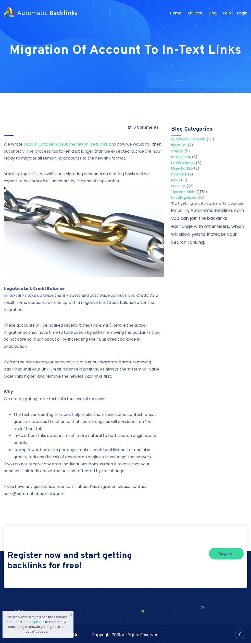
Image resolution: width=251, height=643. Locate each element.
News (175, 180)
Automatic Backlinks (188, 139)
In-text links (181, 156)
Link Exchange (183, 162)
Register (226, 553)
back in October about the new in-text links (66, 144)
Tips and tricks (183, 191)
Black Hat (179, 145)
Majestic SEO (182, 168)
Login (242, 13)
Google (177, 150)
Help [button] (227, 13)
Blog (212, 13)
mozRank (179, 174)
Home (175, 13)
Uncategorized (183, 197)
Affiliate (194, 13)
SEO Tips (178, 186)
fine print (34, 622)
